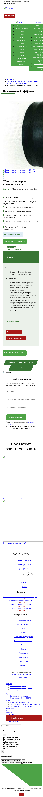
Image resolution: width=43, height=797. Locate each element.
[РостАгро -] (8, 8)
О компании (10, 708)
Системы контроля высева (23, 641)
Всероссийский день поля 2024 (21, 601)
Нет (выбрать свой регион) (11, 760)
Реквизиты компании (14, 332)
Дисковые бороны (23, 624)
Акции (8, 700)
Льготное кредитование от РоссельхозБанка (25, 704)
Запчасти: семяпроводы (18, 686)
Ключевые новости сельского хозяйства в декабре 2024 (21, 597)
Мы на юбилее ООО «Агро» (21, 608)
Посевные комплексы (22, 29)
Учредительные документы (16, 338)
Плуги (22, 34)
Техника (20, 22)
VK (23, 578)
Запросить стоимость (14, 241)
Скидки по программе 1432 (19, 702)
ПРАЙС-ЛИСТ (9, 16)
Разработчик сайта (21, 677)
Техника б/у (21, 64)
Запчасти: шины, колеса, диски (21, 688)
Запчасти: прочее (16, 692)
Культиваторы (22, 58)
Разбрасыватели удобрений (23, 637)
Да (23, 760)
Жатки (22, 37)
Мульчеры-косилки (21, 26)
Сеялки (22, 55)
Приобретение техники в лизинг (21, 706)
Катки (22, 52)
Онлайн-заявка (17, 718)
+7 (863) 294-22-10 (24, 560)
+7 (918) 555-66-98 (12, 722)
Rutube (24, 587)
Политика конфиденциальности (21, 674)
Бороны (22, 31)
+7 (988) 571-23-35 (24, 565)
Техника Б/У (23, 665)
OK (21, 794)
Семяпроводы (23, 657)
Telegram (24, 582)
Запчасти (9, 684)
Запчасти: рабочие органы (19, 690)
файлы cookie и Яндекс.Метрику (22, 788)
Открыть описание (13, 234)
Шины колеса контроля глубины (25, 189)
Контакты (9, 712)
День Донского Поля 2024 (21, 604)
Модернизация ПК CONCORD (20, 698)
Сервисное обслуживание (19, 696)
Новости (8, 710)
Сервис (8, 694)
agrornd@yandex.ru (24, 569)
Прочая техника (21, 61)
